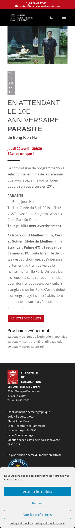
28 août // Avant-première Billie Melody (35, 342)
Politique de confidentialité (50, 523)
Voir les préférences (37, 514)
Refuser (37, 503)
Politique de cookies (21, 523)
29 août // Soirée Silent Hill (26, 347)
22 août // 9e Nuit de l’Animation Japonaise (37, 337)
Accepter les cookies (37, 491)
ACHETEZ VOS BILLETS (26, 318)
